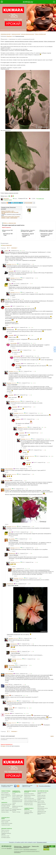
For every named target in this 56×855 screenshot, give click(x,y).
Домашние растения (28, 803)
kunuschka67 (7, 306)
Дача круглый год (5, 831)
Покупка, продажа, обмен (6, 810)
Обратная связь (18, 846)
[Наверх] (54, 347)
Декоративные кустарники (29, 795)
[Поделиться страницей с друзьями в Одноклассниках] (7, 202)
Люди (2, 798)
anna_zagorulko (8, 488)
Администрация (26, 846)
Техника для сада (28, 810)
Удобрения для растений (17, 806)
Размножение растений (17, 801)
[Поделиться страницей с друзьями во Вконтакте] (8, 202)
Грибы (13, 804)
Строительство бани (5, 824)
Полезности (4, 802)
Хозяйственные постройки (6, 823)
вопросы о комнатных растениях (36, 41)
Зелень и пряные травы (17, 796)
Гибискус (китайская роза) (40, 34)
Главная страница (5, 791)
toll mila (6, 684)
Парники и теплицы (16, 811)
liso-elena (7, 695)
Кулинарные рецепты (5, 837)
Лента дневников (4, 792)
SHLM (10, 283)
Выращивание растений (17, 799)
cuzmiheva (9, 327)
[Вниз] (54, 351)
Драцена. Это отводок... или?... (7, 211)
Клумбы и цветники (41, 795)
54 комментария (41, 198)
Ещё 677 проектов (6, 227)
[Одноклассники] (18, 786)
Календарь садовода (5, 805)
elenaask (8, 480)
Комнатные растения (19, 36)
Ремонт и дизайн (4, 821)
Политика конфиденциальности (21, 847)
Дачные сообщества (5, 794)
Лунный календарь (5, 807)
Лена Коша (9, 36)
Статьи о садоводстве (6, 795)
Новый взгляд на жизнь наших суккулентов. (10, 216)
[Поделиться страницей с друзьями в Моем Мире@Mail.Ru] (10, 202)
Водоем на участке (41, 796)
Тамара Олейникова (9, 468)
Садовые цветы (27, 796)
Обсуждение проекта (41, 842)
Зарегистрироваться (6, 744)
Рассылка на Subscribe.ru (44, 786)
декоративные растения (6, 34)
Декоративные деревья (29, 793)
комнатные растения (16, 34)
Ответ (11, 285)
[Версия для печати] (34, 203)
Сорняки (14, 803)
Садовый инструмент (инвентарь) (28, 813)
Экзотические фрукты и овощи (30, 801)
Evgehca (13, 568)
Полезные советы (5, 812)
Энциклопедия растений (6, 804)
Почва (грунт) (15, 807)
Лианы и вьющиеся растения (30, 799)
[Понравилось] (24, 250)
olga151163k (11, 271)
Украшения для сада (41, 811)
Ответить (10, 268)
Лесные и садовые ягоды (17, 795)
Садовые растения (16, 798)
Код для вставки (28, 202)
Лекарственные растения (6, 808)
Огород (13, 793)
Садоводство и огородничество (16, 792)
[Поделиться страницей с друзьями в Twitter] (11, 202)
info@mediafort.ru (17, 852)
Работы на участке (5, 830)
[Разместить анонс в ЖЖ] (21, 202)
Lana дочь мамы (13, 343)
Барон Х (6, 250)
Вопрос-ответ (4, 797)
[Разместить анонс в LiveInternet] (16, 202)
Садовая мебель (40, 809)
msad (29, 212)
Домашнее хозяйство (6, 828)
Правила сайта (35, 846)
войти (4, 746)
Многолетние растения (29, 798)
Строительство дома (5, 820)
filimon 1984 (7, 713)
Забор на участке (41, 802)
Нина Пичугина (26, 849)
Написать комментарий (7, 245)
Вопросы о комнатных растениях (11, 193)
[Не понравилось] (22, 250)
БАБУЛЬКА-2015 (12, 553)
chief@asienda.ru (33, 849)
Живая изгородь (40, 800)
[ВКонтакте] (15, 786)
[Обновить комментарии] (54, 349)
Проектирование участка (42, 808)
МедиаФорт (9, 848)
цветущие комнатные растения (27, 34)
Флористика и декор (28, 804)
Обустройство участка (42, 791)
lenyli (6, 299)
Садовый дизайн (40, 806)
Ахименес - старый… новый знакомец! (9, 217)
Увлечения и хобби (5, 835)
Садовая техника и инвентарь (28, 809)
